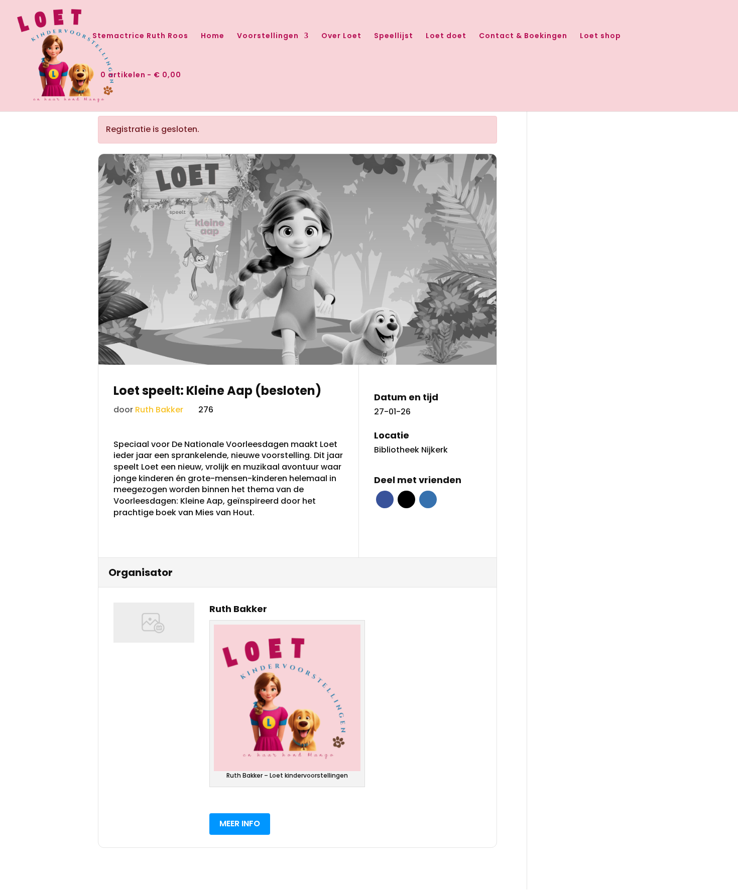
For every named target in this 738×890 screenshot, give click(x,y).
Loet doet (446, 36)
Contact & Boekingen (523, 36)
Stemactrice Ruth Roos (140, 36)
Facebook (385, 499)
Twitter (406, 499)
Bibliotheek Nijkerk (411, 450)
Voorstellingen (268, 36)
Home (212, 36)
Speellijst (393, 36)
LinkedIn (428, 499)
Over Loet (341, 36)
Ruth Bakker (159, 409)
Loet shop (600, 36)
